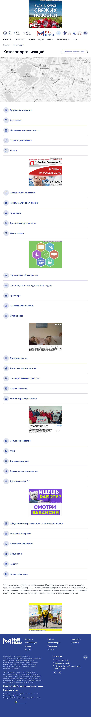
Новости (7, 39)
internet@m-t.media (62, 663)
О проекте (76, 639)
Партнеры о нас (10, 690)
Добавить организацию (74, 52)
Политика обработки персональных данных (23, 686)
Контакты (57, 656)
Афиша (28, 646)
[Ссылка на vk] (5, 33)
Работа (50, 39)
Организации (31, 643)
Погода (51, 649)
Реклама (75, 643)
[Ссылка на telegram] (9, 33)
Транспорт (52, 646)
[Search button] (58, 33)
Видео (41, 39)
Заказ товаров (54, 643)
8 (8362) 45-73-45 (62, 660)
